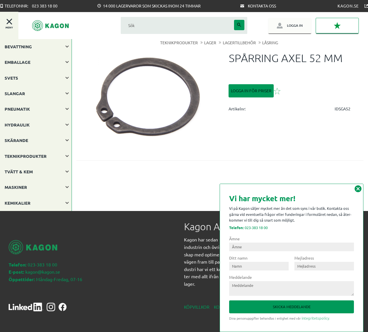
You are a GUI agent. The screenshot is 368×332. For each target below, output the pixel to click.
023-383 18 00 (248, 227)
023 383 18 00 (44, 5)
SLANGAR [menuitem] (15, 93)
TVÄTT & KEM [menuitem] (19, 171)
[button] (337, 25)
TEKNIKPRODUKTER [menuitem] (26, 156)
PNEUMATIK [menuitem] (17, 109)
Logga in (295, 25)
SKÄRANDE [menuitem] (16, 140)
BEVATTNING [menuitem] (18, 46)
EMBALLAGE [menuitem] (17, 62)
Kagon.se (348, 5)
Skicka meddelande (291, 306)
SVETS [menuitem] (11, 78)
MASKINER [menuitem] (16, 187)
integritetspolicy (315, 318)
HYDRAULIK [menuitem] (17, 125)
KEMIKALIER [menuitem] (17, 203)
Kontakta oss (262, 5)
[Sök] (239, 25)
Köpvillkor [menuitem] (196, 307)
